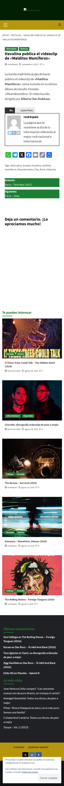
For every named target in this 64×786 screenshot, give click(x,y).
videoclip (51, 169)
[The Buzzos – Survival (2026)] (32, 459)
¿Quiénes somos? (38, 747)
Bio (11, 110)
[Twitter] (10, 132)
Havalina (36, 165)
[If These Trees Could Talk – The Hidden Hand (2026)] (32, 338)
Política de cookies (30, 772)
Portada (10, 354)
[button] (5, 24)
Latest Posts (27, 110)
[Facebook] (14, 132)
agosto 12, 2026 (27, 545)
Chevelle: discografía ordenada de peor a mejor (32, 425)
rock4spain (13, 64)
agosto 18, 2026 (27, 487)
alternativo (16, 165)
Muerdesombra (25, 169)
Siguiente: (12, 194)
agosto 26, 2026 (31, 370)
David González (14, 370)
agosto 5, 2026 (27, 604)
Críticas (9, 474)
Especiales (28, 415)
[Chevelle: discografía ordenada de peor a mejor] (32, 400)
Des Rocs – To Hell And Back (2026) (35, 647)
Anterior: (18, 182)
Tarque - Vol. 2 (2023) (15, 727)
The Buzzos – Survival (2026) (21, 483)
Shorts (21, 354)
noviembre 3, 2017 (30, 64)
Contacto (18, 747)
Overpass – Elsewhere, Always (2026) (26, 541)
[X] (25, 755)
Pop (37, 169)
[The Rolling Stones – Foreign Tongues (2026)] (32, 575)
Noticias (24, 48)
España (27, 165)
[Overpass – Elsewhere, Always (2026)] (32, 517)
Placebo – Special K (29, 673)
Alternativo (11, 48)
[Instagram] (18, 132)
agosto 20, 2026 (31, 429)
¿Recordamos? (13, 415)
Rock (42, 169)
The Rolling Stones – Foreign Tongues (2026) (29, 599)
